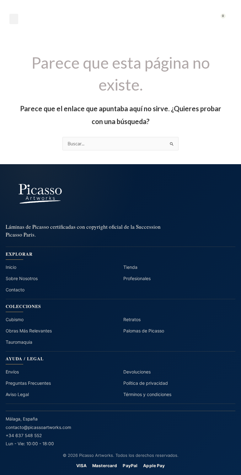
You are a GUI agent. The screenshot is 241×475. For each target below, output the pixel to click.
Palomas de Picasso (143, 330)
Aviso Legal (17, 394)
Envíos (12, 371)
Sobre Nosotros (22, 278)
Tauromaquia (19, 342)
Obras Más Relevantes (29, 330)
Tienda (130, 267)
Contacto (15, 289)
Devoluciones (137, 371)
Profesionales (137, 278)
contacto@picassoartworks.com (38, 427)
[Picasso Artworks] (120, 194)
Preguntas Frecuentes (28, 383)
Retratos (132, 319)
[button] (13, 19)
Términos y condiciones (147, 394)
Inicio (11, 267)
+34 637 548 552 (24, 435)
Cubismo (15, 319)
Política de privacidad (145, 383)
